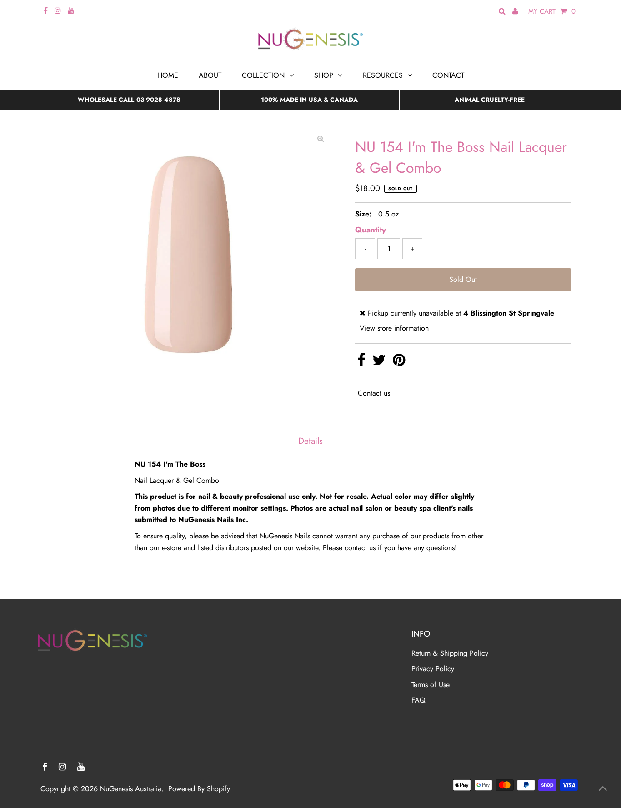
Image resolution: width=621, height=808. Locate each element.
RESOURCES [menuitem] (383, 75)
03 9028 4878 (158, 99)
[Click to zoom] (320, 139)
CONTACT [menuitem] (448, 75)
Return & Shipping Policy (449, 653)
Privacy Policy (432, 668)
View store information (394, 328)
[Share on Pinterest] (399, 362)
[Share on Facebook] (362, 362)
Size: (363, 214)
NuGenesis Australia (130, 788)
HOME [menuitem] (167, 75)
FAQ (418, 700)
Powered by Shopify (199, 788)
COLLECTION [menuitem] (263, 75)
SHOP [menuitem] (323, 75)
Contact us (374, 393)
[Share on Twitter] (380, 362)
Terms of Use (430, 684)
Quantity (370, 229)
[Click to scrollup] (603, 790)
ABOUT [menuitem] (210, 75)
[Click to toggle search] (502, 11)
